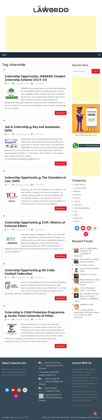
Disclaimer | (65, 417)
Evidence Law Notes (88, 274)
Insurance (78, 205)
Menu (4, 55)
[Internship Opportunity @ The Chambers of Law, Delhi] (11, 195)
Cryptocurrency (80, 188)
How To (77, 201)
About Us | (46, 417)
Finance (77, 198)
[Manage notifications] (95, 414)
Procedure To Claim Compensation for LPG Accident (51, 365)
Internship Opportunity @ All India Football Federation (30, 272)
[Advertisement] (51, 33)
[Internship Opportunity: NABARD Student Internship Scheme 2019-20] (11, 93)
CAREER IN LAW (86, 304)
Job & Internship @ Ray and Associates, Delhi (33, 128)
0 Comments (39, 84)
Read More (60, 112)
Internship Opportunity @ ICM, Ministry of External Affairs (35, 224)
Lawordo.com (7, 417)
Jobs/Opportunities (22, 84)
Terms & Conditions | (79, 417)
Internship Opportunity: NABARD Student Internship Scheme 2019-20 (35, 78)
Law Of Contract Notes (84, 265)
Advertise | (55, 417)
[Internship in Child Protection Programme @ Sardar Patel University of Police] (11, 329)
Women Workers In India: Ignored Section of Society (90, 282)
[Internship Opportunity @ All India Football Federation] (11, 285)
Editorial (77, 191)
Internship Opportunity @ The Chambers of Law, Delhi (35, 179)
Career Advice (79, 185)
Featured (77, 195)
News (76, 215)
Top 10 (76, 221)
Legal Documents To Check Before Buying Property (50, 397)
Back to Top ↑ (94, 417)
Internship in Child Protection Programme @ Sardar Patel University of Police (34, 314)
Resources (78, 218)
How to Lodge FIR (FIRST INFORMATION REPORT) (51, 381)
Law (75, 211)
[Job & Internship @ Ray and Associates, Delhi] (11, 142)
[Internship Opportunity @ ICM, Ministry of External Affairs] (11, 239)
